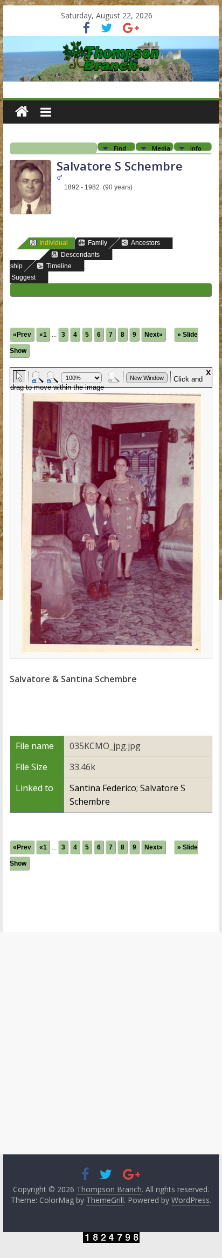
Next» (153, 334)
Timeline (59, 266)
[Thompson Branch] (111, 43)
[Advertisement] (111, 1043)
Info (196, 147)
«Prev (22, 334)
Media (161, 147)
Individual (53, 243)
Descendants (80, 255)
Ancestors (145, 243)
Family (97, 243)
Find (120, 147)
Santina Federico (103, 788)
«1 (43, 334)
